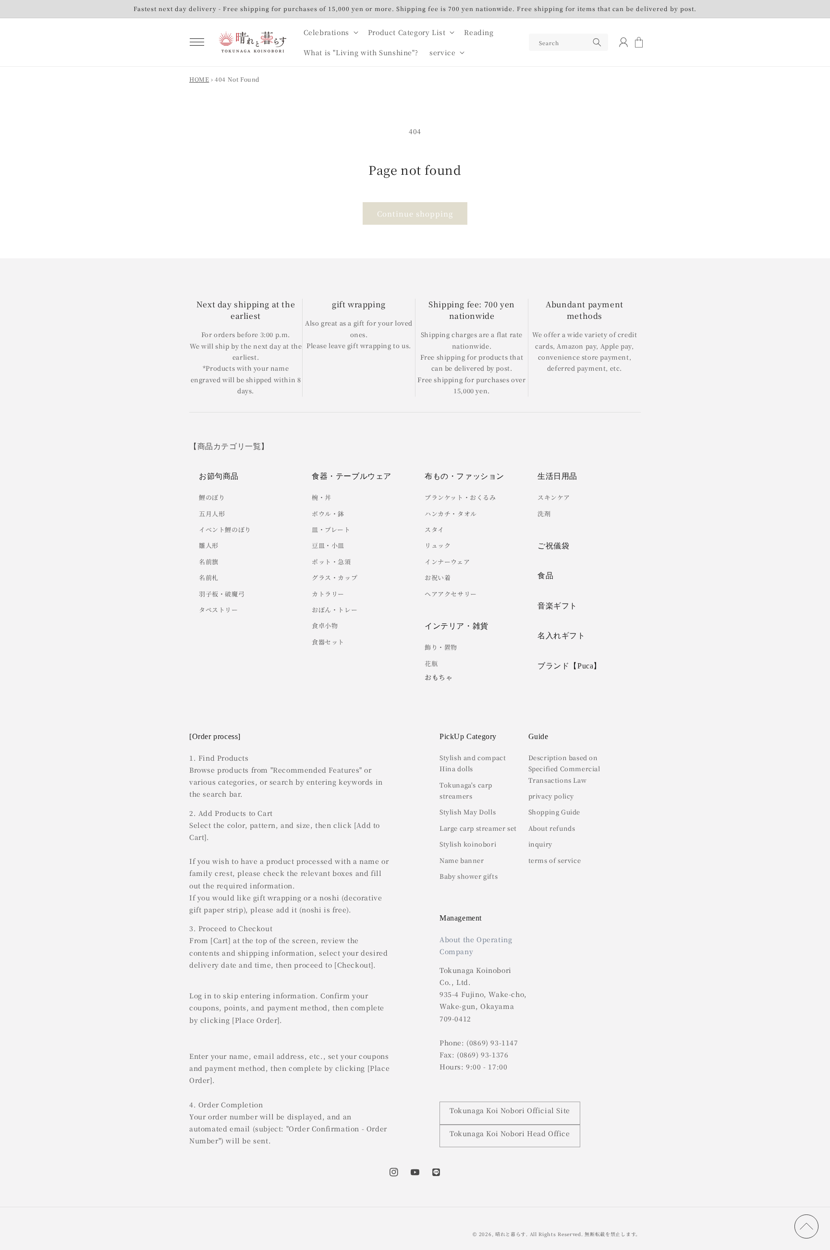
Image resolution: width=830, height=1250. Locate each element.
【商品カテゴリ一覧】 (229, 446)
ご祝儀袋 (553, 546)
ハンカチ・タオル (451, 513)
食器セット (328, 641)
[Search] (597, 42)
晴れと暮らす (510, 1234)
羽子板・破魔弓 (221, 593)
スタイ (434, 529)
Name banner (461, 860)
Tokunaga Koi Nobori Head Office (510, 1133)
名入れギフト (561, 635)
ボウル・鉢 (328, 513)
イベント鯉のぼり (225, 529)
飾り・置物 (441, 647)
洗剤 (543, 513)
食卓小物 (325, 625)
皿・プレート (331, 529)
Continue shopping (415, 213)
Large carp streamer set (478, 828)
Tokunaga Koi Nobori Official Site (510, 1110)
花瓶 (431, 663)
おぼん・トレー (334, 609)
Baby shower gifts (468, 876)
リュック (438, 545)
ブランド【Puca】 (569, 666)
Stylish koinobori (467, 844)
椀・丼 (321, 497)
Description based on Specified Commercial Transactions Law (564, 769)
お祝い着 (438, 577)
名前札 (209, 577)
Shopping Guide (554, 811)
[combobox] (568, 42)
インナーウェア (447, 561)
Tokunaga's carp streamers (465, 790)
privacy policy (551, 796)
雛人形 (209, 545)
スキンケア (553, 497)
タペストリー (218, 609)
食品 (545, 575)
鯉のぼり (212, 497)
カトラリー (328, 593)
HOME (199, 79)
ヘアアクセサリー (451, 593)
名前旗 (209, 561)
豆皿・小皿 (328, 545)
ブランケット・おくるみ (460, 497)
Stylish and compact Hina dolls (472, 763)
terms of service (554, 860)
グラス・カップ (334, 577)
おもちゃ (438, 677)
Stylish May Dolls (467, 811)
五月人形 (212, 513)
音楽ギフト (557, 606)
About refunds (551, 828)
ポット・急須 (331, 561)
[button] (197, 42)
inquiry (540, 844)
